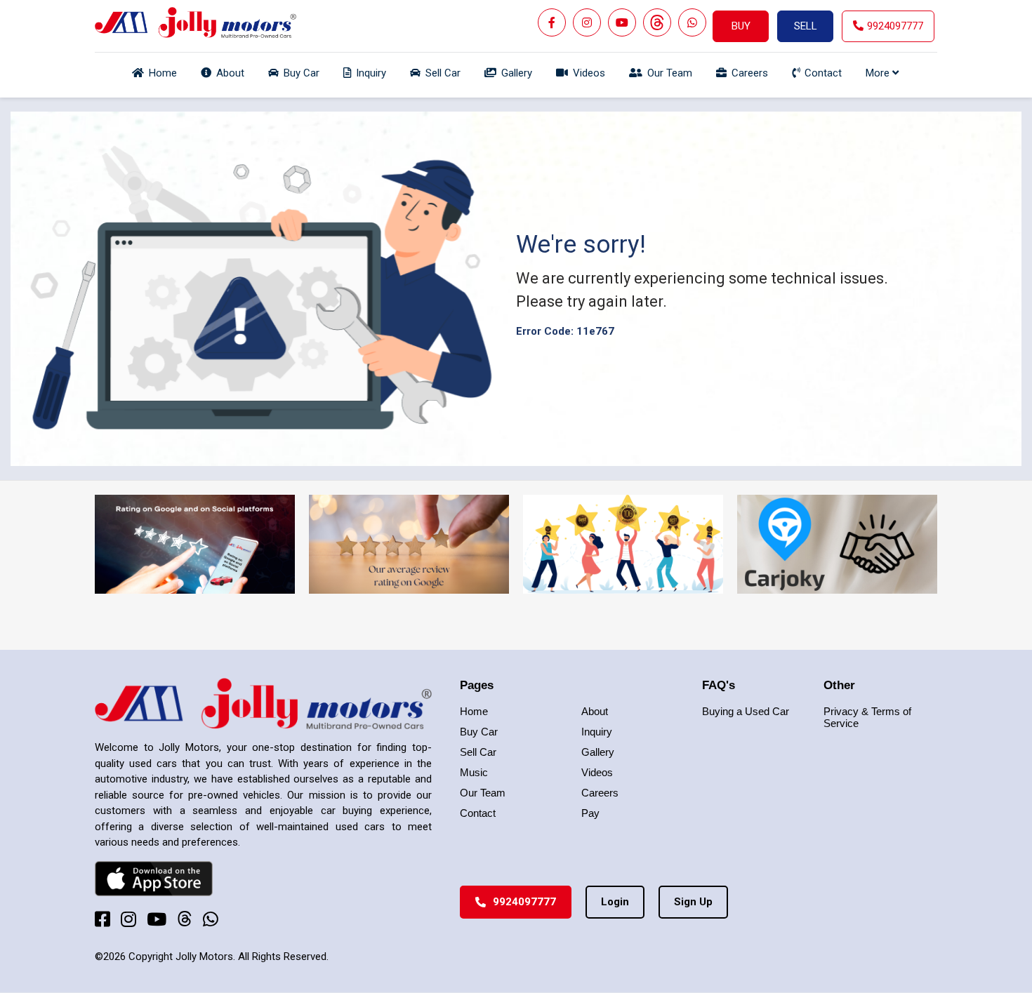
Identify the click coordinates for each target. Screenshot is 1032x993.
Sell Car (478, 752)
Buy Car (479, 732)
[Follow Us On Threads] (657, 22)
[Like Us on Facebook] (552, 22)
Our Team (482, 793)
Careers (599, 793)
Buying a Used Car (745, 711)
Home (474, 711)
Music (474, 772)
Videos (597, 772)
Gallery (597, 752)
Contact (478, 813)
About (594, 711)
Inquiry (596, 732)
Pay (590, 813)
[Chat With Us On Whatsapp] (692, 22)
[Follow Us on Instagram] (587, 22)
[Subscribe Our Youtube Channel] (622, 22)
